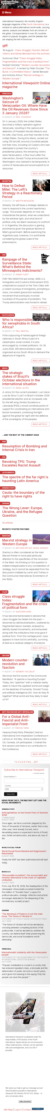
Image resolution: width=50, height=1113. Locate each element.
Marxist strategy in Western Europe (17, 542)
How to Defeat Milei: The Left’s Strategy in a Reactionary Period (22, 191)
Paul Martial (22, 331)
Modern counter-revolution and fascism (15, 663)
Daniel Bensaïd (40, 548)
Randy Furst (22, 274)
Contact (27, 1109)
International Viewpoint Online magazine (26, 85)
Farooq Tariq (22, 728)
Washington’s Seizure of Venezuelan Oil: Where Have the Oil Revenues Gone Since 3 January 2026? (25, 105)
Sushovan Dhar (23, 612)
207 (36, 762)
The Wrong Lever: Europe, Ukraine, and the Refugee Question (22, 511)
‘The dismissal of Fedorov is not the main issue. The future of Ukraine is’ (22, 915)
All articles (7, 522)
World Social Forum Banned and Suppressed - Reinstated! (24, 852)
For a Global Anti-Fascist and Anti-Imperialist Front (16, 720)
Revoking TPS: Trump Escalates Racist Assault (21, 463)
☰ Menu (6, 12)
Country (8, 786)
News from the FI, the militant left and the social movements (24, 801)
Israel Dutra (22, 388)
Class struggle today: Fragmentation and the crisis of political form (24, 602)
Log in (18, 1109)
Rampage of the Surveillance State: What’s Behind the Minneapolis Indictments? (22, 265)
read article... (40, 173)
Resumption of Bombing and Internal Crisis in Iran (24, 448)
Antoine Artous (24, 548)
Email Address (10, 777)
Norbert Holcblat (25, 672)
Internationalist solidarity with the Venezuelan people (24, 953)
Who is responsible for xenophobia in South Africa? (21, 323)
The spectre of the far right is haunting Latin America (25, 479)
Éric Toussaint (23, 117)
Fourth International (35, 24)
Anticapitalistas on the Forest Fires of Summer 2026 (25, 813)
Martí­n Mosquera (25, 201)
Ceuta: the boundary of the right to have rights (23, 494)
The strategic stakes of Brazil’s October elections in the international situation (21, 378)
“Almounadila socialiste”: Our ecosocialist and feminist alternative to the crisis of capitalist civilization (24, 877)
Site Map (8, 1109)
